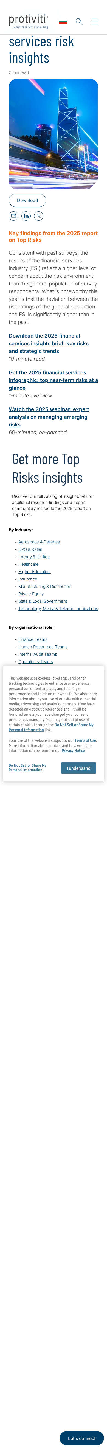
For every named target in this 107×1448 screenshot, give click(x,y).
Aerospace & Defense (39, 542)
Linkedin (14, 1395)
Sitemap (18, 1352)
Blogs (41, 1395)
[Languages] (63, 21)
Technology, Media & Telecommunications (58, 608)
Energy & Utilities (34, 556)
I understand (79, 768)
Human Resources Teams (43, 646)
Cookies (70, 1421)
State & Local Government (42, 601)
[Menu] (95, 22)
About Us (20, 1289)
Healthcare (28, 564)
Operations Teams (35, 661)
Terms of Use (48, 1421)
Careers (18, 1305)
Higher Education (34, 571)
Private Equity (31, 593)
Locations (20, 1336)
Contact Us (22, 1320)
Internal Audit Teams (37, 654)
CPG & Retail (30, 549)
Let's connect (81, 1438)
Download (27, 200)
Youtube (27, 1395)
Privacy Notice (20, 1421)
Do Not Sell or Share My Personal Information (27, 767)
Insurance (27, 579)
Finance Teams (32, 639)
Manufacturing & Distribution (44, 586)
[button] (79, 21)
